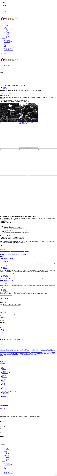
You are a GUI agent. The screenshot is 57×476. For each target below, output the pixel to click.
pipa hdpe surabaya (23, 353)
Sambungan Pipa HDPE (5, 392)
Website (1, 315)
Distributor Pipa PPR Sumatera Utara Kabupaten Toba (14, 352)
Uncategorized (5, 88)
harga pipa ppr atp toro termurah (10, 353)
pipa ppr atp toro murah (14, 354)
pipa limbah (3, 384)
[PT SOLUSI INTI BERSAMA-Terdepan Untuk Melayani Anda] (9, 21)
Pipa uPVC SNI (4, 389)
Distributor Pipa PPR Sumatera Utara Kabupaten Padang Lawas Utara (20, 350)
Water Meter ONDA (5, 396)
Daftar (3, 329)
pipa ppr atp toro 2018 (36, 353)
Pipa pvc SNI (4, 387)
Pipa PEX (3, 385)
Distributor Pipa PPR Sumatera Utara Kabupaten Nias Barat (25, 349)
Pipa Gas (3, 382)
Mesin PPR (3, 380)
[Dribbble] (2, 419)
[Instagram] (2, 14)
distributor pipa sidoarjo (47, 352)
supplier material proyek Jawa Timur (7, 280)
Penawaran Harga (4, 53)
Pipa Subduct (4, 388)
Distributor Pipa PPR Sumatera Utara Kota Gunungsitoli (36, 352)
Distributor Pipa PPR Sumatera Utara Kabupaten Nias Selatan (37, 349)
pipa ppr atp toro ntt (20, 354)
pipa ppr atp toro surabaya (34, 354)
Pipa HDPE (3, 383)
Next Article (2, 252)
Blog (3, 367)
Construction (4, 369)
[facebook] (2, 243)
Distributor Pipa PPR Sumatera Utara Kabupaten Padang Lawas (6, 350)
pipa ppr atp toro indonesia (5, 354)
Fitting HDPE (4, 371)
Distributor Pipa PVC (5, 370)
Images (3, 378)
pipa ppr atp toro (30, 353)
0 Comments (4, 87)
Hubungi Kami (2, 408)
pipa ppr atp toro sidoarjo (27, 354)
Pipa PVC (3, 386)
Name (1, 312)
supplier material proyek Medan (6, 265)
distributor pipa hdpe (26, 346)
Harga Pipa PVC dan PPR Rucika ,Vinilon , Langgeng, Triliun (12, 339)
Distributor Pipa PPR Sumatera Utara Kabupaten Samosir (47, 350)
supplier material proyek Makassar (6, 258)
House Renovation (4, 377)
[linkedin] (2, 246)
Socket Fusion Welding (5, 393)
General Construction (5, 373)
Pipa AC (3, 381)
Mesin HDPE (4, 379)
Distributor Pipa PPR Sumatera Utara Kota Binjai (25, 352)
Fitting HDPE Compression (6, 372)
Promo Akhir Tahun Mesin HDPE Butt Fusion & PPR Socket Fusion (12, 391)
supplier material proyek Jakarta (6, 287)
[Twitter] (2, 418)
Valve (3, 395)
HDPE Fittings (4, 375)
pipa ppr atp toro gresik (53, 353)
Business (3, 368)
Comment (1, 310)
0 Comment (4, 267)
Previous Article (2, 249)
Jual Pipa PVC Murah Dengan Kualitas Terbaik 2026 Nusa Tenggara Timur (14, 251)
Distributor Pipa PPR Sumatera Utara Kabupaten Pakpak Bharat (34, 350)
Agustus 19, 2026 (5, 261)
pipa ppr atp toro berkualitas (44, 353)
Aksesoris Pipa (4, 366)
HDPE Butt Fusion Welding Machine (7, 374)
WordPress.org (4, 332)
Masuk (3, 330)
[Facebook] (2, 13)
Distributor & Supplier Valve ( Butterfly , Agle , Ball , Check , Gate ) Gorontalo (14, 254)
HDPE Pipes (4, 376)
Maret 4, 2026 (4, 337)
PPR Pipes (3, 390)
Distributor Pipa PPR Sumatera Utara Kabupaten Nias (13, 349)
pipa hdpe (18, 353)
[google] (2, 245)
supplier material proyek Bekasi (6, 295)
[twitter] (2, 244)
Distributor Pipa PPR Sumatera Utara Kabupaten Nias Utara (50, 349)
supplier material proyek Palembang (7, 273)
